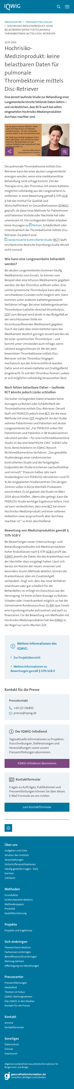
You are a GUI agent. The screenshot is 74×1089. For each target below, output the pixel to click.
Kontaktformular (14, 1027)
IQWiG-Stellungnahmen (18, 996)
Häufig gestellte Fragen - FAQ (21, 869)
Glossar (9, 1049)
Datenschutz (12, 1044)
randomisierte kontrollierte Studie (30, 240)
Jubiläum (10, 878)
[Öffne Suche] (58, 6)
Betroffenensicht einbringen (21, 956)
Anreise (9, 1022)
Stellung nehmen (14, 961)
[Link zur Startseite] (12, 7)
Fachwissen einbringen (18, 952)
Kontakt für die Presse (17, 1005)
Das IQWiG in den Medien (20, 1001)
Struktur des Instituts (17, 855)
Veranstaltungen (14, 859)
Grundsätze (11, 895)
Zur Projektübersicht (26, 658)
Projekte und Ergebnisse (18, 930)
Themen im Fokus (15, 992)
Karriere (9, 873)
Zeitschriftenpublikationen (20, 864)
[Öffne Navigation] (67, 6)
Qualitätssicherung (15, 913)
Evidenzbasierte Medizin (19, 899)
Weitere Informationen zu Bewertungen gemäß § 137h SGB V (33, 669)
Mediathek (11, 987)
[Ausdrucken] (8, 828)
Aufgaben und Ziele (16, 850)
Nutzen (37, 225)
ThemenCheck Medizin (18, 947)
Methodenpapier (14, 904)
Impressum (11, 1053)
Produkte (10, 908)
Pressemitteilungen (39, 22)
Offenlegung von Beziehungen (22, 965)
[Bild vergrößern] (65, 152)
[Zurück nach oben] (65, 843)
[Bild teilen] (9, 151)
